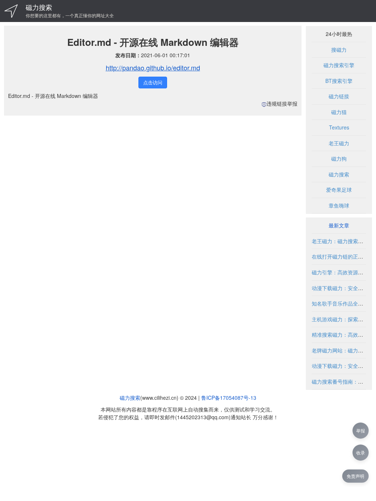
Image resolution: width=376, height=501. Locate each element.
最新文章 (339, 225)
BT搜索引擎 (338, 80)
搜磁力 (339, 49)
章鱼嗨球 (339, 205)
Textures (339, 127)
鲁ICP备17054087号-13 (228, 397)
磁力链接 (339, 96)
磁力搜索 (39, 7)
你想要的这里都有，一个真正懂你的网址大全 (70, 15)
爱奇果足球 (339, 189)
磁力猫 (339, 112)
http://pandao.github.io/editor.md (153, 67)
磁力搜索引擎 (338, 65)
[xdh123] (11, 11)
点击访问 (152, 82)
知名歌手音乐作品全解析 (340, 303)
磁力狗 (339, 158)
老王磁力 (339, 143)
